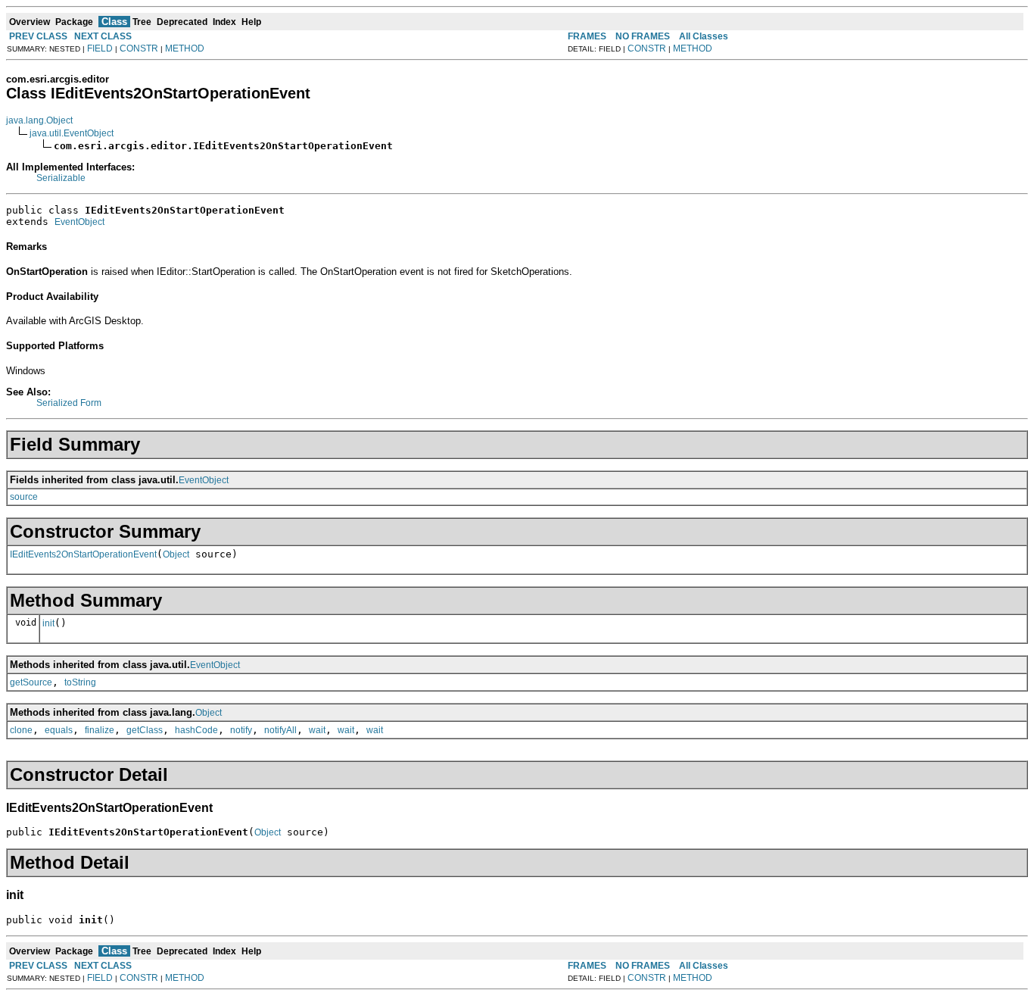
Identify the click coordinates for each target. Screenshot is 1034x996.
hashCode (196, 730)
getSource (31, 682)
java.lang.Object (39, 120)
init (48, 623)
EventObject (79, 222)
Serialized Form (68, 403)
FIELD (100, 48)
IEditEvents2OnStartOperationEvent (83, 554)
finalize (99, 730)
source (24, 497)
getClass (144, 730)
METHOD (184, 48)
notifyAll (280, 730)
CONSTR (139, 48)
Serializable (61, 178)
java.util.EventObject (72, 133)
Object (176, 554)
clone (21, 730)
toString (80, 682)
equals (59, 730)
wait (317, 730)
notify (241, 730)
